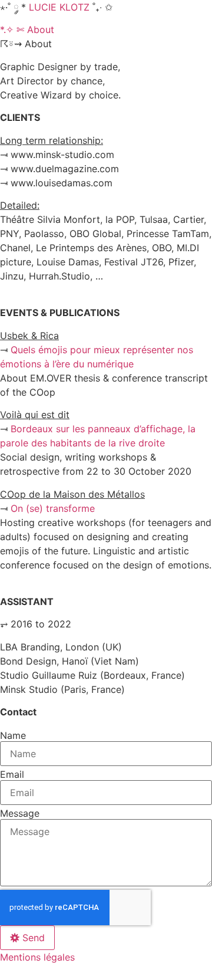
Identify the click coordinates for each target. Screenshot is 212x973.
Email (12, 774)
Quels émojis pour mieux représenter (94, 350)
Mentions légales (37, 957)
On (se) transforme (53, 508)
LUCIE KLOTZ (59, 7)
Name (13, 735)
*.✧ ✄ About (27, 29)
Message (19, 813)
